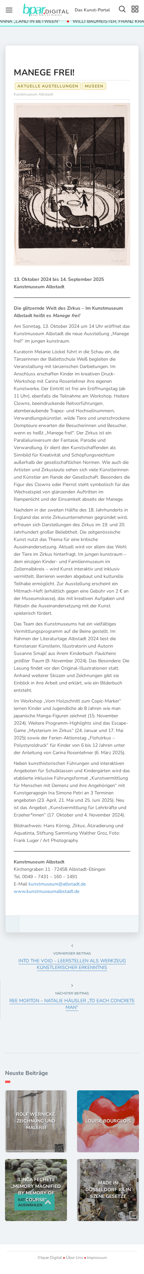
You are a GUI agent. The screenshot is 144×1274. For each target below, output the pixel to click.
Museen (94, 86)
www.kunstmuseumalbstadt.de (46, 891)
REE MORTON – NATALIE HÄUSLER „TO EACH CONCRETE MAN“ (72, 1004)
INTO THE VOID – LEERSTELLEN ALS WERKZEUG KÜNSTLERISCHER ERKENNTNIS (72, 964)
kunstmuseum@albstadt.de (57, 884)
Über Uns (74, 1257)
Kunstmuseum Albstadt (33, 94)
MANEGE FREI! (44, 72)
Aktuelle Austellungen (47, 86)
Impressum (96, 1257)
